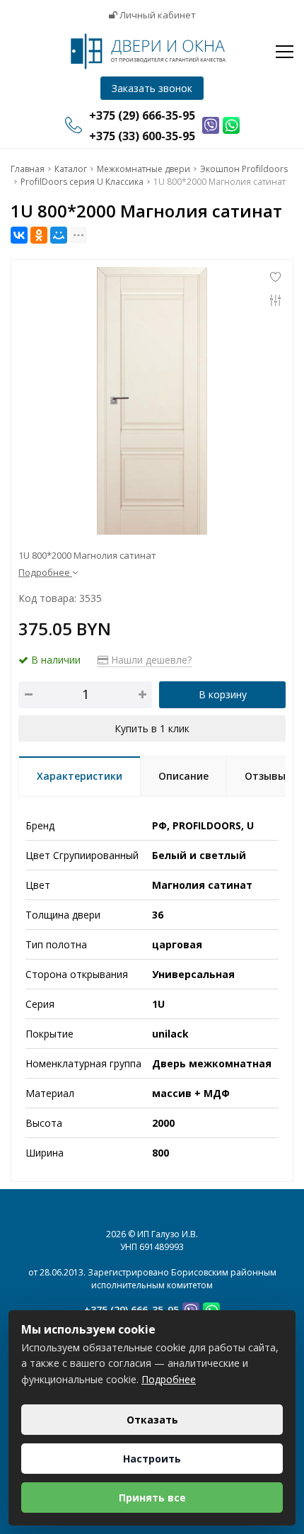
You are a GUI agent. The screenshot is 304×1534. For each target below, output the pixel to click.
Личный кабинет (156, 14)
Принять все (152, 1497)
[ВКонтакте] (19, 235)
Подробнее (168, 1379)
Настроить (152, 1458)
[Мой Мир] (58, 235)
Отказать (152, 1419)
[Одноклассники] (38, 235)
